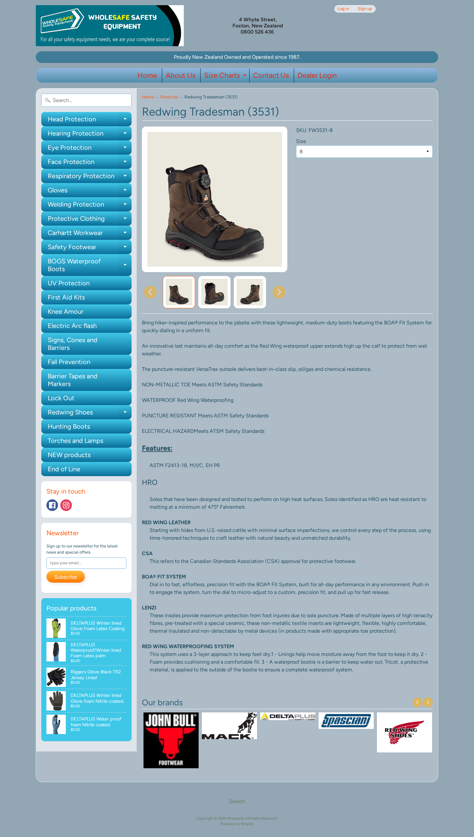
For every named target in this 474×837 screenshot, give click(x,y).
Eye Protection (90, 149)
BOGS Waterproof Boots (90, 265)
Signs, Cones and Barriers (72, 344)
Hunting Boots (69, 426)
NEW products (69, 455)
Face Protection (90, 163)
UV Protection (69, 283)
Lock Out (61, 398)
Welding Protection (90, 205)
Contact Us (271, 75)
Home (147, 75)
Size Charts (226, 77)
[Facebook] (52, 505)
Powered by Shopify (237, 824)
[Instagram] (66, 505)
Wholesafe (235, 818)
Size (301, 141)
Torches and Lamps (75, 440)
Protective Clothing (90, 220)
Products (169, 96)
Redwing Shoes (90, 413)
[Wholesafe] (110, 25)
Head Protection (90, 120)
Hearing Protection (90, 134)
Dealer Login (317, 75)
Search (237, 801)
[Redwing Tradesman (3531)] (179, 292)
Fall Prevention (69, 362)
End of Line (64, 469)
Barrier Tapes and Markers (72, 380)
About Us (180, 75)
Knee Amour (66, 311)
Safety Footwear (90, 248)
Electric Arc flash (72, 326)
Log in (343, 9)
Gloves (90, 191)
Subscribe (65, 577)
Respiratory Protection (90, 177)
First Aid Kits (66, 297)
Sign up (365, 9)
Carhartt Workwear (90, 234)
